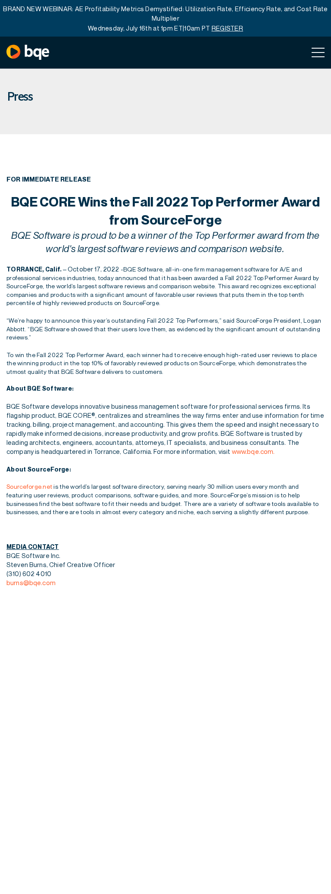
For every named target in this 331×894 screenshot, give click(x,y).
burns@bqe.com (31, 582)
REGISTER (227, 28)
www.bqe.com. (253, 451)
